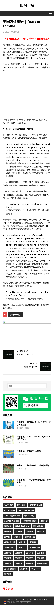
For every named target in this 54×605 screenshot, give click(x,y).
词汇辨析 (7, 574)
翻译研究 (33, 542)
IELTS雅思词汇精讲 (26, 510)
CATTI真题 (8, 505)
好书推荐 (7, 531)
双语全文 (44, 521)
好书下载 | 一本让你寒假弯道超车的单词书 (34, 481)
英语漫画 (18, 563)
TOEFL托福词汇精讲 (12, 515)
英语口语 (18, 558)
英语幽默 (40, 558)
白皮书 (7, 537)
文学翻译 (29, 531)
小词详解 (18, 531)
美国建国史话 (9, 542)
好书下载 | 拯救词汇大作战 (29, 451)
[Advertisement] (27, 95)
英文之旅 (8, 588)
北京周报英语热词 (30, 521)
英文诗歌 (7, 553)
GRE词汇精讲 (9, 510)
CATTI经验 (21, 505)
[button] (50, 13)
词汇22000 (35, 569)
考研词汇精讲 (9, 547)
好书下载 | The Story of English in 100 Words (33, 437)
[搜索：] (27, 385)
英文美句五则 (35, 547)
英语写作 (7, 558)
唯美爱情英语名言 (22, 526)
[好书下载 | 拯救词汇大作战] (8, 456)
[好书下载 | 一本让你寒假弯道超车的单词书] (8, 485)
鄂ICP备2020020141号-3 (39, 599)
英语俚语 (40, 553)
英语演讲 (7, 563)
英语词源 (23, 569)
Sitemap (24, 599)
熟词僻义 (40, 531)
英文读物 (18, 553)
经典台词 (17, 537)
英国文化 (22, 547)
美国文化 (22, 542)
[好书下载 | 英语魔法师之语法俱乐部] (8, 471)
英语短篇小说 (42, 563)
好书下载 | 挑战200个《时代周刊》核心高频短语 (34, 423)
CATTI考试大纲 (36, 505)
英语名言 (29, 558)
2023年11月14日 (12, 32)
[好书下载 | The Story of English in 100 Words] (8, 442)
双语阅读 (7, 526)
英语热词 (29, 563)
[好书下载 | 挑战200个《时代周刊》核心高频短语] (8, 427)
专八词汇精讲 (29, 515)
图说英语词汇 (38, 526)
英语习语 (29, 553)
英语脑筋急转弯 (10, 569)
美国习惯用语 (15, 314)
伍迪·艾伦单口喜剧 (11, 521)
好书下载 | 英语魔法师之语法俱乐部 (33, 465)
